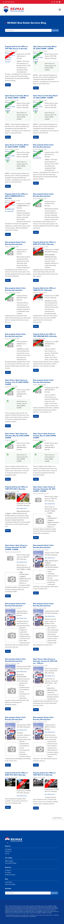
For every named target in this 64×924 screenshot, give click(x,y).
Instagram (54, 2)
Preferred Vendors (10, 875)
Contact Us (8, 851)
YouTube (59, 2)
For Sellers (8, 872)
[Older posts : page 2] (57, 818)
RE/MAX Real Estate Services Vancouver (15, 840)
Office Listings (9, 861)
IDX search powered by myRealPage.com (20, 916)
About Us (7, 846)
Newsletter (8, 888)
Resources (8, 867)
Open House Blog (10, 884)
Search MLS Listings (10, 863)
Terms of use (8, 916)
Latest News (8, 882)
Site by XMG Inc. (33, 916)
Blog (6, 879)
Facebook (52, 2)
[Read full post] (10, 61)
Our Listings (8, 858)
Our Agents (8, 849)
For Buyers (8, 870)
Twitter (57, 2)
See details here (22, 508)
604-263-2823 (9, 2)
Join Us (7, 853)
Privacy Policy (56, 915)
